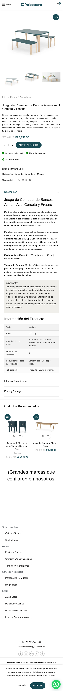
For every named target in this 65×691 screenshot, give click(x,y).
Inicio (4, 97)
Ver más (22, 685)
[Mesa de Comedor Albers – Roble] (45, 426)
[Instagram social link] (26, 653)
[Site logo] (31, 4)
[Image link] (31, 630)
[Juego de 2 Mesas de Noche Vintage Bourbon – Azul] (17, 426)
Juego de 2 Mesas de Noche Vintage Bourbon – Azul (17, 446)
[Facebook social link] (15, 180)
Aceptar (37, 685)
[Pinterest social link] (23, 180)
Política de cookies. (46, 675)
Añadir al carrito (29, 145)
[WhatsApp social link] (37, 653)
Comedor (19, 174)
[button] (14, 436)
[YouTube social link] (31, 653)
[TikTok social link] (42, 653)
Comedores (25, 97)
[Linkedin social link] (26, 180)
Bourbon (17, 453)
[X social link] (19, 180)
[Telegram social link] (30, 180)
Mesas (13, 97)
